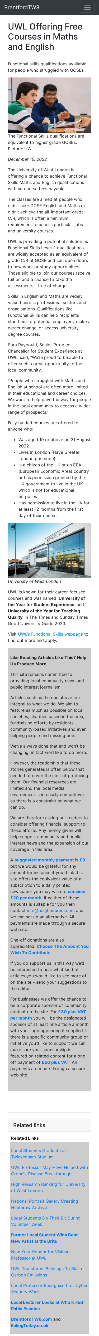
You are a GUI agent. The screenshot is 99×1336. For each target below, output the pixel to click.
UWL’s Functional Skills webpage (50, 634)
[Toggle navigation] (87, 7)
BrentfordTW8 (21, 7)
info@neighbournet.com (51, 910)
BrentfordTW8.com (31, 1319)
